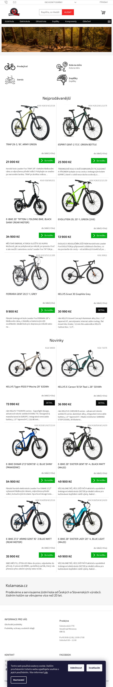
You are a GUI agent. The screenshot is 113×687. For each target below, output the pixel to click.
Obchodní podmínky (54, 2)
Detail (101, 310)
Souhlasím (94, 667)
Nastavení (18, 680)
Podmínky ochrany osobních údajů (19, 628)
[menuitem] (9, 21)
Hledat (68, 12)
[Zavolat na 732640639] (9, 2)
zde (46, 672)
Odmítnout (76, 667)
